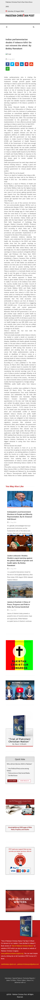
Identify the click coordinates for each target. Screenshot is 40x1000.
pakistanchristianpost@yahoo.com (28, 964)
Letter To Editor (11, 980)
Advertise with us (20, 982)
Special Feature (17, 978)
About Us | (30, 980)
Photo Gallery (21, 980)
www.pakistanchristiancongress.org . (12, 953)
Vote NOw (12, 780)
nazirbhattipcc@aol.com (9, 964)
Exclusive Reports (29, 978)
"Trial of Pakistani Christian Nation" (22, 946)
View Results (24, 780)
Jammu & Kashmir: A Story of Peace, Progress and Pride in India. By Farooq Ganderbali (18, 604)
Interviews (8, 978)
